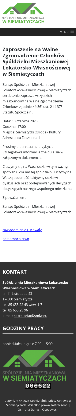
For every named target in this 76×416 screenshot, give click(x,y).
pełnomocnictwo (16, 238)
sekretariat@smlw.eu (30, 315)
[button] (64, 32)
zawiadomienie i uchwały (22, 230)
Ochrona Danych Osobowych (38, 410)
